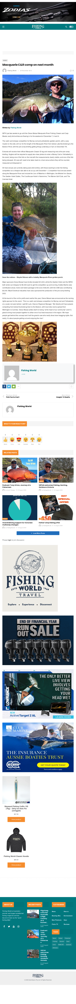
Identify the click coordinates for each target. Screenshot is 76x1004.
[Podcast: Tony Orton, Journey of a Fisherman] (19, 470)
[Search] (66, 26)
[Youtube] (14, 926)
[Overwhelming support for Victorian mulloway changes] (19, 507)
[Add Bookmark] (71, 386)
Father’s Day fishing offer (49, 523)
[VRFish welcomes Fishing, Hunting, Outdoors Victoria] (56, 470)
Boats (54, 938)
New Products (56, 920)
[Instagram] (18, 926)
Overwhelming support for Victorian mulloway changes (17, 524)
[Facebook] (4, 926)
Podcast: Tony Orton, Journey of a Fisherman (16, 486)
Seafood (68, 944)
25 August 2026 (22, 490)
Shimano (55, 947)
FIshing (55, 941)
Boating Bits (56, 916)
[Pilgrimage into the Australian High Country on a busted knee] (33, 914)
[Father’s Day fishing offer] (56, 507)
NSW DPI (61, 944)
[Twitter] (9, 926)
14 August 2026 (22, 527)
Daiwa (60, 938)
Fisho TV (55, 924)
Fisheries (67, 938)
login (9, 540)
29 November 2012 (26, 70)
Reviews (66, 924)
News (5, 60)
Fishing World (12, 70)
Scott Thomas (11, 490)
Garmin (62, 941)
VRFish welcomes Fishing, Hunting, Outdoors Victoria (53, 486)
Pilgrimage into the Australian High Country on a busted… (44, 917)
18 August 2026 (58, 490)
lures (54, 944)
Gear (41, 519)
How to (66, 911)
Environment (68, 916)
